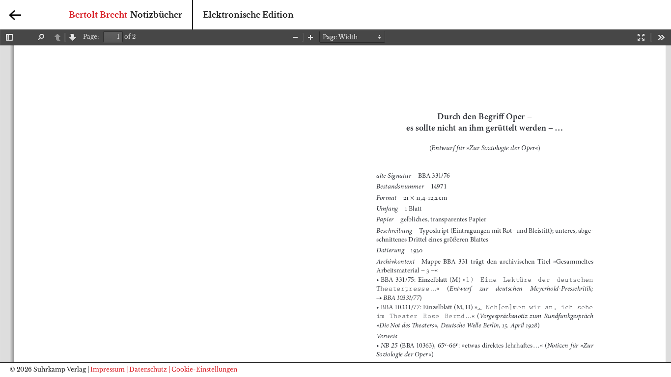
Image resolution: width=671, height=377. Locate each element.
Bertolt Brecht (98, 15)
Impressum (107, 369)
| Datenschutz (146, 369)
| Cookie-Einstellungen (202, 369)
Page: (91, 36)
